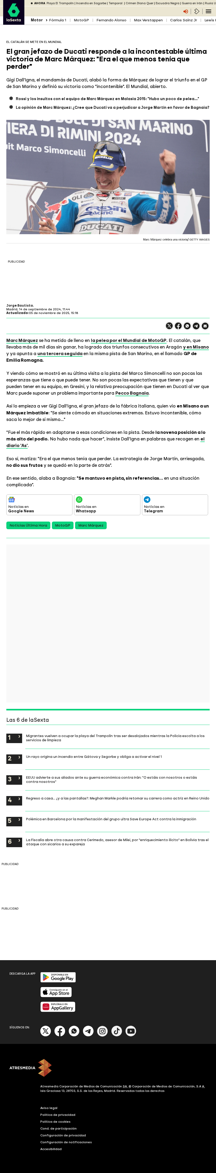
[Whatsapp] (74, 1035)
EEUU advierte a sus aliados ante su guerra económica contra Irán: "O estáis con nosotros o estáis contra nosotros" (111, 779)
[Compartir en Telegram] (196, 328)
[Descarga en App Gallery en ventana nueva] (58, 1011)
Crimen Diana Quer (139, 3)
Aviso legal (48, 1108)
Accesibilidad (51, 1149)
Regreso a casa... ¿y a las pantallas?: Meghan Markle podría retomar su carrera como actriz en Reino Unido (117, 798)
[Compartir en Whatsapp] (187, 328)
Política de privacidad (57, 1115)
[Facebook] (59, 1035)
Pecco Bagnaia (132, 393)
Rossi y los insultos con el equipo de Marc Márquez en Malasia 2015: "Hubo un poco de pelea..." (107, 99)
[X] (169, 328)
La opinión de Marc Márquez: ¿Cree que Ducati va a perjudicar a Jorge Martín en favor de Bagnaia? (112, 107)
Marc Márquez (22, 340)
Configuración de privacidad (63, 1135)
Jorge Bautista (19, 305)
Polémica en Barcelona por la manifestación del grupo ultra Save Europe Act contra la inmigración (111, 819)
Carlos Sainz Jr (183, 20)
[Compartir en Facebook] (178, 328)
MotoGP (81, 20)
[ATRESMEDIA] (108, 1068)
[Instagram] (102, 1035)
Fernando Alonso (111, 20)
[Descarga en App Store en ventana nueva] (56, 996)
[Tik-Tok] (116, 1035)
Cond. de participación (58, 1128)
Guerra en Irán (192, 3)
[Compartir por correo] (205, 328)
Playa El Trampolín (60, 3)
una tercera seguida (59, 353)
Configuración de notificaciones (66, 1142)
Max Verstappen (148, 20)
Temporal (116, 3)
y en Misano (196, 347)
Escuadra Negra (167, 3)
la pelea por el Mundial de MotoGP (128, 340)
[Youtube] (130, 1035)
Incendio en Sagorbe (91, 3)
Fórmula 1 (57, 20)
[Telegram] (88, 1035)
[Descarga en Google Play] (58, 981)
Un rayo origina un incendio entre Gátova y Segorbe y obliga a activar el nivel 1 (94, 756)
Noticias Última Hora (28, 525)
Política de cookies (55, 1121)
